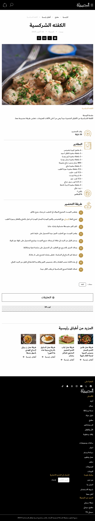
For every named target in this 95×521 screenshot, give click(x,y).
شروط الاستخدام (87, 489)
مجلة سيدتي (88, 502)
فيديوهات (89, 466)
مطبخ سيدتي (88, 507)
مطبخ (57, 17)
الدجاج (67, 219)
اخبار (91, 447)
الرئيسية (65, 17)
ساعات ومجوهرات (86, 443)
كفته (82, 284)
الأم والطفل (89, 429)
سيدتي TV (89, 512)
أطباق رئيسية (46, 17)
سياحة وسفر (88, 452)
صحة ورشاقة (88, 410)
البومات (90, 471)
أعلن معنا (89, 494)
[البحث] (11, 4)
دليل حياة (89, 415)
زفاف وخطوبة (88, 434)
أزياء (91, 401)
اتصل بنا (90, 484)
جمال (91, 405)
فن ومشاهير (88, 424)
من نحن (90, 480)
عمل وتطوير (88, 457)
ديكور (91, 461)
